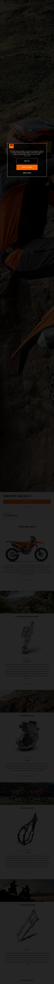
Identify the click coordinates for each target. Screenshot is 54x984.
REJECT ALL (27, 161)
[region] (27, 160)
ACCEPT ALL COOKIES (27, 167)
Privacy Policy (26, 155)
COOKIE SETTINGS (27, 173)
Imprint (29, 155)
